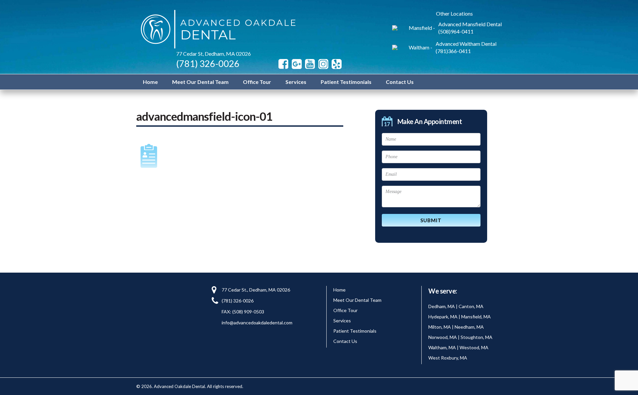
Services (295, 82)
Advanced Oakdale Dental (216, 29)
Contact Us (400, 82)
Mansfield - (422, 28)
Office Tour (257, 82)
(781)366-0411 (453, 51)
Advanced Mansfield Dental (470, 24)
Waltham (419, 47)
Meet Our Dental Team (200, 82)
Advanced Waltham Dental (466, 43)
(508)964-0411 (456, 31)
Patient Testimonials (346, 82)
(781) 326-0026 (208, 63)
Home (150, 82)
